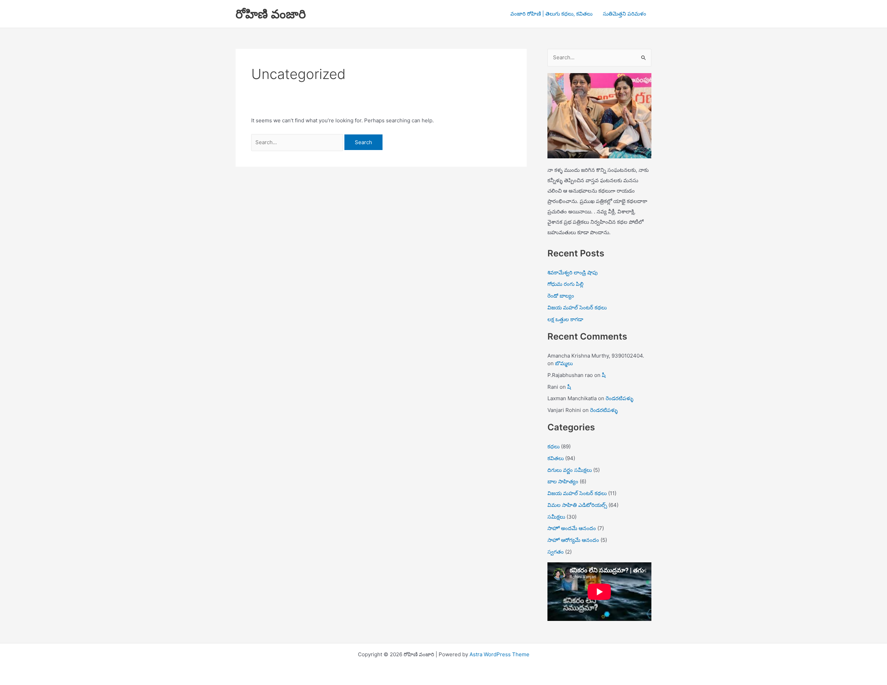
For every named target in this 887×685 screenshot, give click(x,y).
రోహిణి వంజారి (271, 14)
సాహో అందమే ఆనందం (571, 528)
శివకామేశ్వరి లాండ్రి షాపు (572, 272)
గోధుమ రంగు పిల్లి (565, 284)
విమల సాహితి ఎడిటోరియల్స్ (577, 505)
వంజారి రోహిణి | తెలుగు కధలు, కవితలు (551, 13)
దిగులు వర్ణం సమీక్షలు (569, 470)
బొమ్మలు (564, 363)
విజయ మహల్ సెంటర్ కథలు (577, 307)
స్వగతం (555, 551)
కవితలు (555, 458)
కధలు (553, 446)
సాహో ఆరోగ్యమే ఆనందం (573, 540)
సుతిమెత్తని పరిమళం (624, 13)
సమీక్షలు (556, 516)
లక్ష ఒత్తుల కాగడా (565, 319)
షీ (604, 375)
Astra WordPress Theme (499, 654)
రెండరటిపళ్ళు (619, 398)
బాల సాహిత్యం (562, 481)
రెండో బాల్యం (560, 295)
